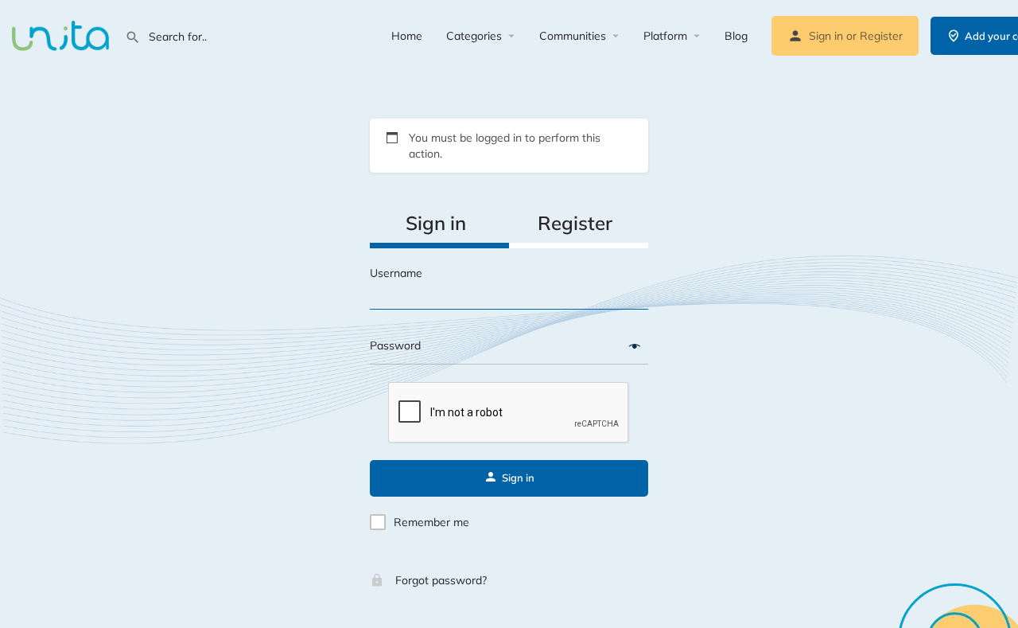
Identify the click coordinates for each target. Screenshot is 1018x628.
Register (881, 36)
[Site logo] (62, 34)
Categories (474, 36)
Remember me (431, 522)
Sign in (826, 36)
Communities (572, 36)
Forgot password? (439, 580)
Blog (736, 36)
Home (406, 36)
